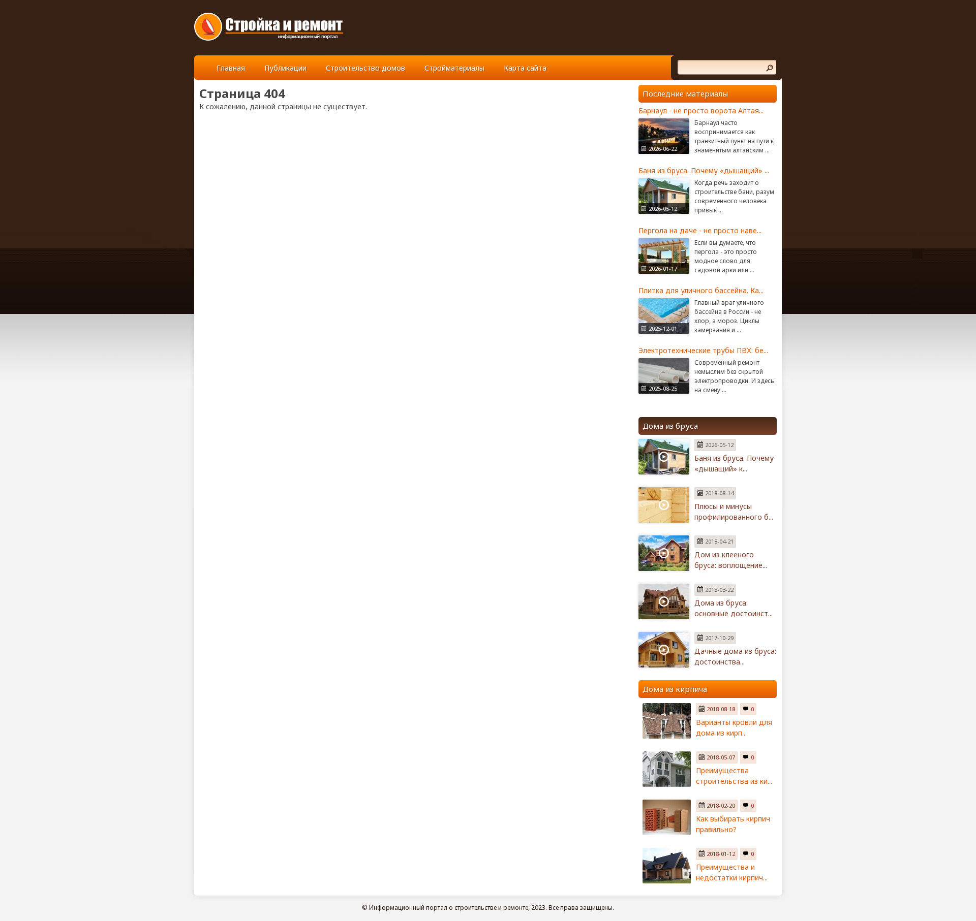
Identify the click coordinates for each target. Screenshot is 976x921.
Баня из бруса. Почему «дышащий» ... (703, 170)
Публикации (285, 68)
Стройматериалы (454, 68)
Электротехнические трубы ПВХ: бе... (703, 350)
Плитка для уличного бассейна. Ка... (701, 290)
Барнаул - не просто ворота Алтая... (701, 110)
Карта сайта (525, 68)
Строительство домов (365, 68)
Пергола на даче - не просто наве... (699, 230)
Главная (231, 68)
